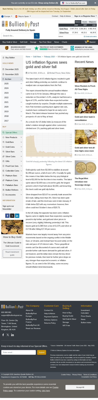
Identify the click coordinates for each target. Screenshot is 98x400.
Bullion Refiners (11, 190)
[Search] (37, 36)
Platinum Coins (11, 180)
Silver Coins (10, 156)
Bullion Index (86, 322)
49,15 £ (84, 33)
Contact (55, 16)
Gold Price (63, 29)
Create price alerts (91, 36)
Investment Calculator (85, 311)
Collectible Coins (12, 171)
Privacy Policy (77, 375)
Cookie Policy (66, 375)
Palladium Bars (11, 185)
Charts (64, 42)
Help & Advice (65, 16)
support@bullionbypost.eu (11, 315)
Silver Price (64, 33)
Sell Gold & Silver (69, 319)
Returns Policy (50, 323)
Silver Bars (10, 152)
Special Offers (11, 132)
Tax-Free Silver (45, 42)
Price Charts (86, 316)
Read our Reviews (33, 328)
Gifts (7, 161)
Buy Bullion (10, 57)
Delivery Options (50, 320)
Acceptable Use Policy (89, 377)
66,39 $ (93, 33)
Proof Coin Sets (12, 166)
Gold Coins (10, 147)
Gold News (37, 57)
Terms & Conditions (90, 375)
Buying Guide (68, 316)
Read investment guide (12, 253)
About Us (29, 310)
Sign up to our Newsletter (8, 207)
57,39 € (75, 33)
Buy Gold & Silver (10, 42)
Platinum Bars (11, 176)
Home (28, 57)
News (56, 42)
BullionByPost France (31, 320)
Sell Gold (23, 42)
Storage (33, 42)
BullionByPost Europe (31, 314)
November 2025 (12, 74)
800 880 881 (6, 312)
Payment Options (51, 317)
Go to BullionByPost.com (75, 3)
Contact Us (48, 310)
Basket (92, 41)
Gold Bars (9, 142)
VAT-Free (66, 325)
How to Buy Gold (12, 237)
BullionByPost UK (33, 325)
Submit (41, 352)
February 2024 (49, 57)
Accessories (10, 195)
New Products (11, 137)
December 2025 (12, 69)
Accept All (80, 387)
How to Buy (67, 313)
